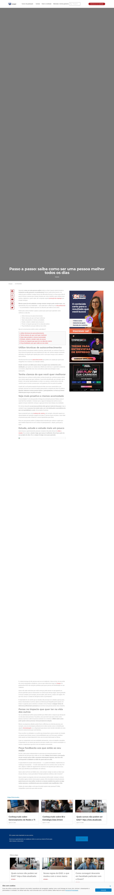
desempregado (27, 728)
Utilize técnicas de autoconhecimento (31, 333)
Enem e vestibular (46, 4)
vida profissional (60, 305)
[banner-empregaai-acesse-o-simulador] (86, 348)
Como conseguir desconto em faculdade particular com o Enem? (88, 876)
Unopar (59, 683)
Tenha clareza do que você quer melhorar (33, 335)
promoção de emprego (55, 298)
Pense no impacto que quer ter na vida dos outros (35, 341)
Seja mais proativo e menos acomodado (32, 337)
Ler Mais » (13, 879)
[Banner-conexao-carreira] (86, 377)
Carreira (38, 4)
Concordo (103, 890)
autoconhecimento (37, 359)
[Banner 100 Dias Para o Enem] (86, 312)
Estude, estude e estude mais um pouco (32, 339)
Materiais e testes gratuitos (61, 4)
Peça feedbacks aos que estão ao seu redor (33, 343)
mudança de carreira (39, 413)
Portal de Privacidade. (71, 890)
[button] (12, 291)
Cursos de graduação (27, 4)
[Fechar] (110, 886)
